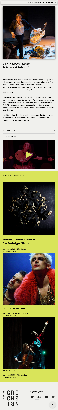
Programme (34, 2)
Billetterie (47, 2)
